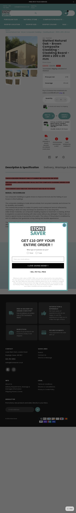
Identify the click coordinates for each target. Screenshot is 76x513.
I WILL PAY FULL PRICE (38, 272)
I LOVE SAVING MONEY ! (38, 266)
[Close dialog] (64, 225)
